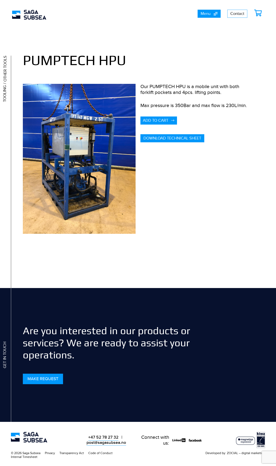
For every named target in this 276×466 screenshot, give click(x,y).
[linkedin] (178, 440)
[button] (209, 14)
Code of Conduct (100, 453)
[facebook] (195, 440)
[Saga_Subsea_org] (29, 437)
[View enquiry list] (259, 13)
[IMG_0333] (79, 159)
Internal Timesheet (24, 457)
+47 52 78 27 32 (103, 437)
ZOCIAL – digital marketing (246, 453)
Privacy (50, 453)
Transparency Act (71, 453)
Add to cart (156, 120)
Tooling (4, 93)
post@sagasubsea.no (106, 443)
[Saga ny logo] (29, 15)
